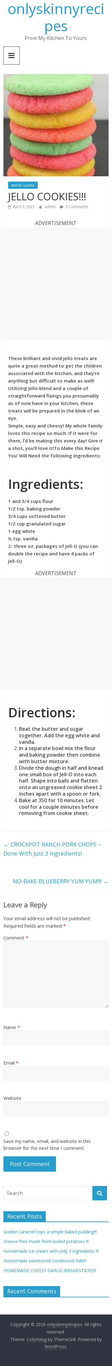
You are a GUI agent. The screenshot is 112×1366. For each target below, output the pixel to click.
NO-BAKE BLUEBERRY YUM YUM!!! (61, 881)
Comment (15, 937)
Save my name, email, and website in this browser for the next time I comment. (47, 1144)
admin (50, 206)
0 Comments (76, 206)
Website (12, 1098)
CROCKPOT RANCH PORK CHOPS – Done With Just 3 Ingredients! (52, 849)
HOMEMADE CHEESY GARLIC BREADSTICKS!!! (49, 1270)
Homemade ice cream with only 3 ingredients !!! (51, 1251)
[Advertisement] (56, 283)
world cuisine (23, 185)
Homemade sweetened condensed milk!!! (44, 1261)
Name (11, 1027)
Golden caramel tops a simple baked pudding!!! (50, 1232)
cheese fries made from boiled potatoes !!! (46, 1241)
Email (10, 1063)
